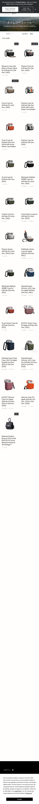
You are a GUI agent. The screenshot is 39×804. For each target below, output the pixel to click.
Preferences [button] (28, 793)
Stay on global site (26, 9)
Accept (19, 799)
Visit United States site (10, 9)
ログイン (7, 770)
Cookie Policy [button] (18, 791)
